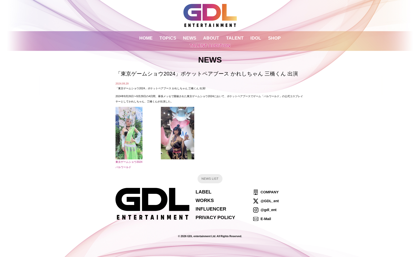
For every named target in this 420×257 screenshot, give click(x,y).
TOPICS (167, 38)
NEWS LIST (210, 178)
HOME (146, 38)
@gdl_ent (268, 210)
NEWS (189, 38)
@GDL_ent (270, 201)
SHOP (274, 38)
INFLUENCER (211, 209)
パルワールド (123, 167)
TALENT (235, 38)
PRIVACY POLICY (215, 217)
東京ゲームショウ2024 (129, 162)
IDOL (255, 38)
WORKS (205, 200)
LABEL (203, 191)
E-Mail (266, 219)
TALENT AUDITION (210, 45)
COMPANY (270, 192)
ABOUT (211, 38)
